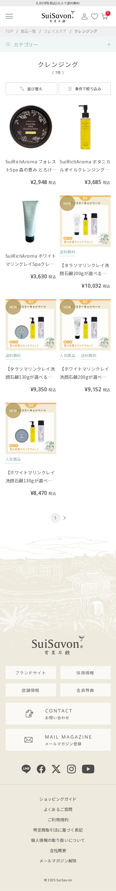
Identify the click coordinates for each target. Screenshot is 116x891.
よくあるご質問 (58, 809)
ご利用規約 (58, 820)
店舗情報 (30, 690)
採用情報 (85, 673)
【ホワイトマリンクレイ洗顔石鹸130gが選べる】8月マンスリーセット (30, 480)
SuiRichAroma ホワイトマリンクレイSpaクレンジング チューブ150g (31, 264)
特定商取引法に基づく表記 (58, 830)
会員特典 (85, 690)
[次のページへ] (64, 518)
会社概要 (58, 850)
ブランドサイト (30, 673)
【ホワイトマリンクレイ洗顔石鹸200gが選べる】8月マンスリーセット (84, 377)
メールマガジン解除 (58, 861)
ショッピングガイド (58, 799)
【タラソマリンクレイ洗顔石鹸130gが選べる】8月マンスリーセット (30, 377)
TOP (10, 31)
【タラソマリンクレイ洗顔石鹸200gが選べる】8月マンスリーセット (84, 273)
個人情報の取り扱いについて (58, 840)
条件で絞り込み (88, 88)
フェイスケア (56, 31)
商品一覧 (28, 31)
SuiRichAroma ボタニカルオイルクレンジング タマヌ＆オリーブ (85, 169)
